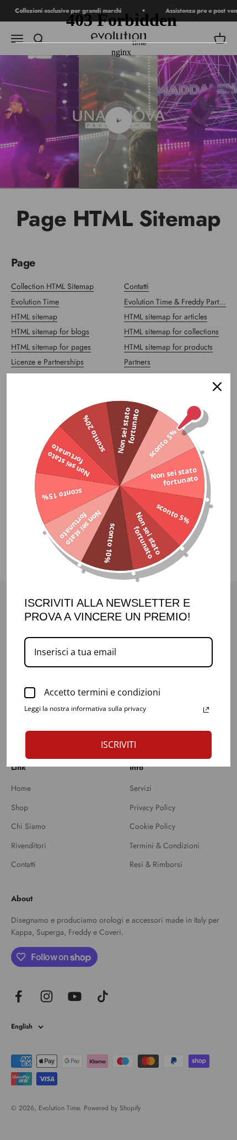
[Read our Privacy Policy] (206, 709)
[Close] (217, 386)
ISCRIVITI (118, 744)
